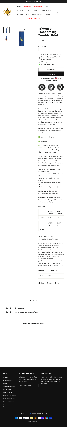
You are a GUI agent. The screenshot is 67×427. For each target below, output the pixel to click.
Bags (36, 10)
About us (5, 383)
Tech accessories (22, 14)
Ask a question (44, 276)
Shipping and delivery (9, 396)
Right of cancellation (9, 399)
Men (47, 7)
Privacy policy (7, 390)
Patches (48, 14)
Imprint (5, 407)
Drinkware (45, 10)
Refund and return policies (8, 403)
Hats (28, 10)
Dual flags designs (33, 18)
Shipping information (47, 271)
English (22, 413)
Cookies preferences (9, 386)
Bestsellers (27, 7)
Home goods (36, 14)
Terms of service (8, 393)
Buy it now (51, 74)
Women (19, 10)
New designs (38, 7)
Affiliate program (8, 380)
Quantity (42, 46)
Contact (5, 377)
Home (19, 7)
